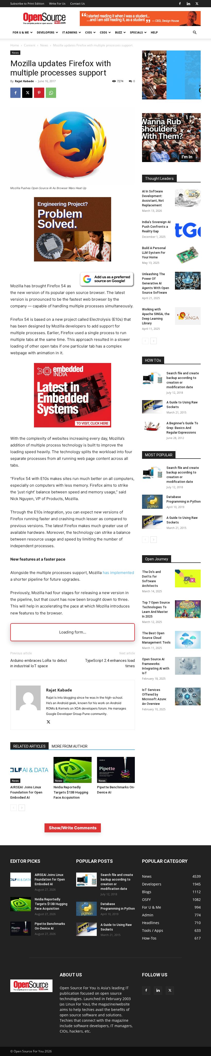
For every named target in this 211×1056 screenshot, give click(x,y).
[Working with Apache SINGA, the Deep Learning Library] (188, 316)
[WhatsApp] (51, 93)
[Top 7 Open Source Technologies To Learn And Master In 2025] (188, 609)
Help (154, 32)
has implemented (118, 572)
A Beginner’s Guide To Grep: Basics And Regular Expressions (182, 427)
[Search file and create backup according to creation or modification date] (152, 378)
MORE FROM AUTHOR (69, 746)
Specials (136, 32)
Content (29, 45)
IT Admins (69, 32)
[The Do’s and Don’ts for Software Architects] (188, 578)
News (44, 45)
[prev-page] (13, 808)
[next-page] (22, 808)
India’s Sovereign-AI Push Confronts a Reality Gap (156, 226)
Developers (45, 32)
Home (14, 45)
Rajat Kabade (24, 81)
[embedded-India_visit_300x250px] (72, 431)
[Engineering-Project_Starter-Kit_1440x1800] (72, 260)
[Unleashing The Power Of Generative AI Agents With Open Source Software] (188, 281)
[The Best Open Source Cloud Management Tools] (188, 640)
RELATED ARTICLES (29, 746)
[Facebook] (180, 3)
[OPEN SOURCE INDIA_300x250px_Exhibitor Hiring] (171, 98)
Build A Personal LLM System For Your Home (154, 252)
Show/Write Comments (72, 827)
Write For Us (57, 3)
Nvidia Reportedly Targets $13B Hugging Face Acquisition (71, 792)
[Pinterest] (39, 93)
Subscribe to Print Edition (27, 3)
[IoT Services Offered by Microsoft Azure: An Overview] (188, 696)
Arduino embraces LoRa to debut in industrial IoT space (38, 663)
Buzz (118, 32)
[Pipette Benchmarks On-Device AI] (116, 770)
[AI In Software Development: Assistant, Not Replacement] (188, 198)
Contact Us (77, 3)
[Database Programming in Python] (152, 502)
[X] (197, 3)
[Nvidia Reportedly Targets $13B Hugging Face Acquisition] (72, 770)
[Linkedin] (188, 3)
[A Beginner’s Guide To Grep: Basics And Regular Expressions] (152, 426)
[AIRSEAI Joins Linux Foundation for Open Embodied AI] (29, 770)
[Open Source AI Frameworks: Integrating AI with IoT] (188, 666)
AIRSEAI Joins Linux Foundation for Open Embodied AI (26, 792)
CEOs (103, 32)
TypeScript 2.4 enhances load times (110, 663)
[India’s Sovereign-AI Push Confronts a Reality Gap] (188, 229)
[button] (194, 32)
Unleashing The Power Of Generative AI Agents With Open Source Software (155, 283)
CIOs (88, 32)
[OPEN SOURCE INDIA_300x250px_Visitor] (171, 160)
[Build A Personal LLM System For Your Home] (188, 255)
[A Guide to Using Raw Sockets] (152, 406)
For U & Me (21, 32)
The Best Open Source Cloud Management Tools (156, 637)
